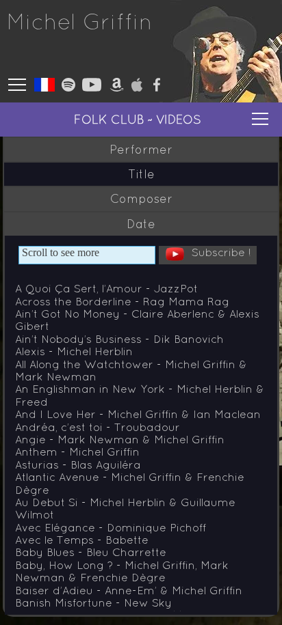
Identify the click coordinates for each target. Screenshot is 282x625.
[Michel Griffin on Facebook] (156, 87)
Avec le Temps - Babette (82, 539)
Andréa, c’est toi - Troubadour (97, 427)
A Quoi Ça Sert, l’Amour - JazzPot (106, 288)
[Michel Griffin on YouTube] (91, 87)
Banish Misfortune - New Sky (93, 602)
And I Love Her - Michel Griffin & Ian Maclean (138, 414)
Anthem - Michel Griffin (77, 451)
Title (141, 174)
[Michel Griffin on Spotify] (68, 87)
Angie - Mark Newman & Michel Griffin (120, 439)
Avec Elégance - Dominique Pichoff (110, 527)
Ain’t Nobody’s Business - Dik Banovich (119, 339)
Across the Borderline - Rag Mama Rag (122, 301)
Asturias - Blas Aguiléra (78, 464)
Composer (141, 199)
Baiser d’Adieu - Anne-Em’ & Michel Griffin (128, 590)
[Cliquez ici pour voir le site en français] (44, 86)
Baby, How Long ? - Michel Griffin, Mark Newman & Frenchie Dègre (122, 571)
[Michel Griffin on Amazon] (117, 87)
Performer (141, 149)
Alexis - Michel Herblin (74, 351)
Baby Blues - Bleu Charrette (90, 552)
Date (141, 224)
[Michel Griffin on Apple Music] (137, 87)
